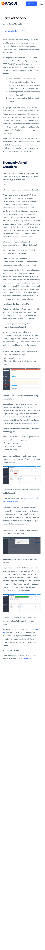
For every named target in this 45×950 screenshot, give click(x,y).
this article (34, 423)
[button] (41, 4)
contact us (26, 659)
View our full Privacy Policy (15, 31)
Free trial (31, 4)
